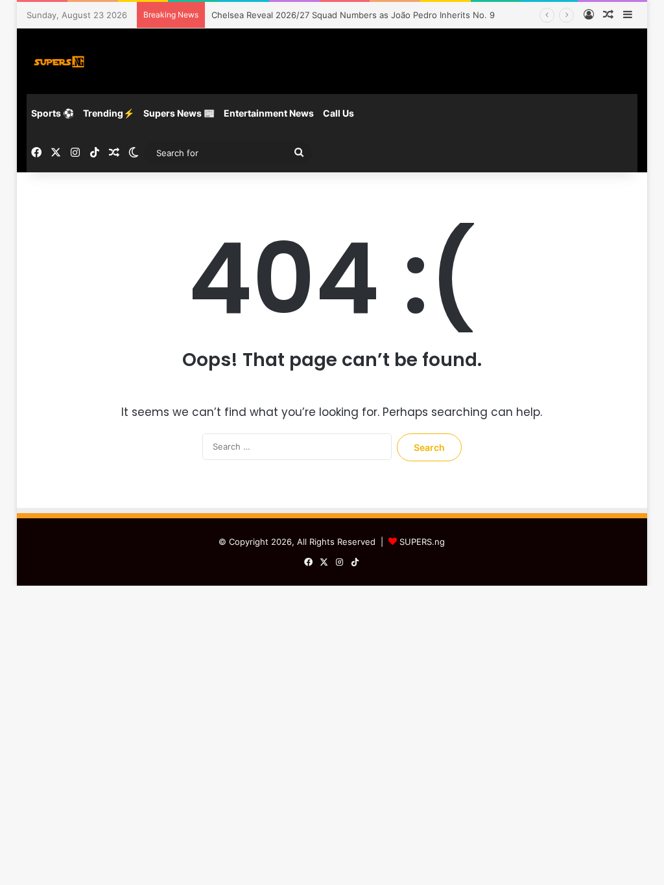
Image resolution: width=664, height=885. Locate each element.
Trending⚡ (108, 113)
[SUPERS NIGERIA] (59, 61)
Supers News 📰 (179, 113)
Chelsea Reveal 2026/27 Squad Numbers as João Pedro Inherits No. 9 (353, 15)
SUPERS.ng (422, 541)
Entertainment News (269, 113)
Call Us (338, 113)
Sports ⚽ (52, 113)
